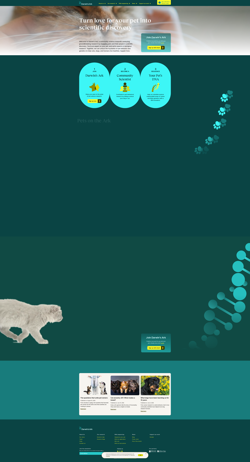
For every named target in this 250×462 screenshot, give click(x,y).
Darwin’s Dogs (107, 196)
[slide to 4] (218, 229)
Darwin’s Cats (147, 202)
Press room (135, 439)
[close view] (146, 453)
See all (106, 369)
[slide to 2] (215, 229)
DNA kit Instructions (120, 443)
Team (80, 439)
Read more (83, 409)
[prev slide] (211, 229)
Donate (152, 437)
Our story (82, 437)
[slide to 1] (214, 229)
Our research (111, 3)
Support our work (144, 3)
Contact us (82, 443)
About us (101, 3)
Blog (133, 437)
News (133, 3)
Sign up (163, 3)
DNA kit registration (120, 439)
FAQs (80, 441)
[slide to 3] (216, 229)
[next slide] (220, 229)
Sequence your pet (120, 437)
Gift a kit (117, 441)
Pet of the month (137, 441)
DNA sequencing (123, 3)
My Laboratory (166, 1)
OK (140, 455)
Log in (167, 3)
